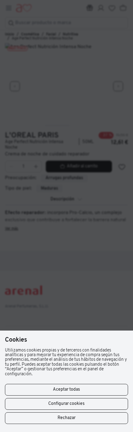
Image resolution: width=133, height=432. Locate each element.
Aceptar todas (66, 389)
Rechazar (66, 418)
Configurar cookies (66, 403)
